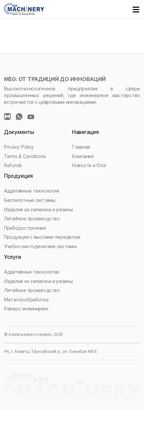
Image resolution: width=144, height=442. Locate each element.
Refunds (13, 165)
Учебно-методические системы (40, 246)
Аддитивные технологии (31, 191)
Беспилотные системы (29, 200)
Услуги (12, 256)
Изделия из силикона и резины (38, 209)
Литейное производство (32, 218)
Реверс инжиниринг (26, 308)
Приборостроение (25, 228)
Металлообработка (26, 299)
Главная (81, 147)
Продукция (18, 175)
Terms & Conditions (25, 156)
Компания (83, 156)
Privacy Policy (19, 147)
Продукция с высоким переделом (42, 237)
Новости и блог (89, 165)
